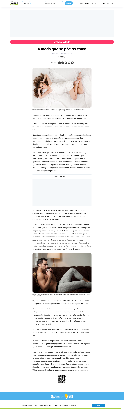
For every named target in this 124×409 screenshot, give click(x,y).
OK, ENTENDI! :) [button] (98, 405)
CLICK (110, 3)
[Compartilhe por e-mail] (69, 62)
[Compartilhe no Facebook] (62, 62)
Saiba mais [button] (73, 405)
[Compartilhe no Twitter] (66, 62)
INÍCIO (81, 3)
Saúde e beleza (62, 42)
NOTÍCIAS (102, 3)
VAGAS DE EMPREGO (91, 3)
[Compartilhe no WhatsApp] (59, 62)
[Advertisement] (62, 23)
